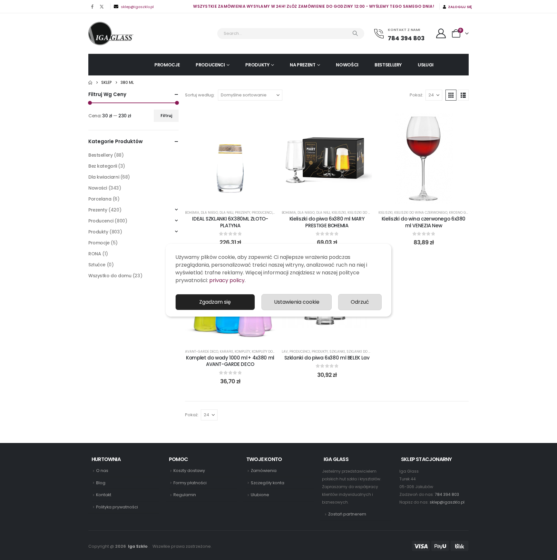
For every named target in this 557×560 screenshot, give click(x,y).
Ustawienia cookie (296, 302)
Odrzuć (360, 302)
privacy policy (227, 280)
